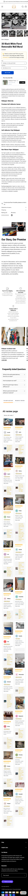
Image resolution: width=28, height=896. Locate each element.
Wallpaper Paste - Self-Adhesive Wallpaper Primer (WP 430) (13, 80)
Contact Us (6, 57)
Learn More (4, 360)
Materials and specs (6, 207)
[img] (5, 215)
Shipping (3, 210)
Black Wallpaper (5, 39)
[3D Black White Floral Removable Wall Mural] (4, 33)
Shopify (19, 889)
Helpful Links (4, 847)
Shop (2, 842)
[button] (22, 7)
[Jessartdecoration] (14, 6)
